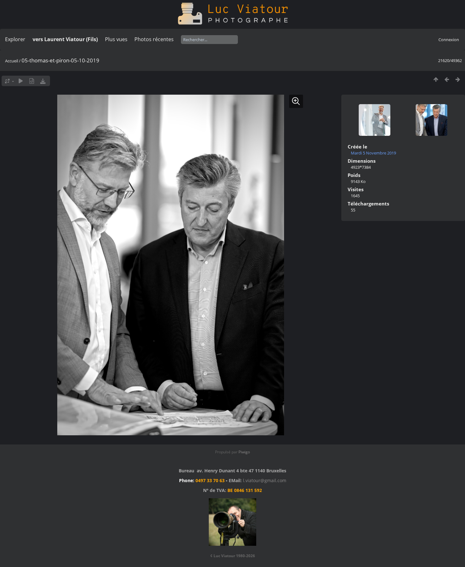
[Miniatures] (435, 79)
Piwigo (244, 452)
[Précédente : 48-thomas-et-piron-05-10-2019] (446, 79)
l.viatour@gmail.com (264, 480)
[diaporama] (20, 81)
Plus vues (116, 39)
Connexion (448, 39)
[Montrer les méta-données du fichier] (31, 81)
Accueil (11, 61)
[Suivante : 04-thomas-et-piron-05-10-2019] (457, 79)
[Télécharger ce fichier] (42, 81)
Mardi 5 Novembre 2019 (373, 153)
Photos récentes (154, 39)
